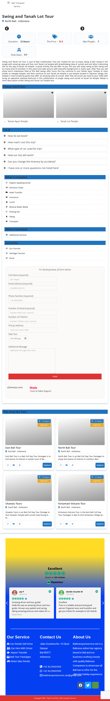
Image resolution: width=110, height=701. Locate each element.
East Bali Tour (13, 447)
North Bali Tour (67, 447)
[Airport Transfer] (22, 652)
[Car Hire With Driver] (22, 648)
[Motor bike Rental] (22, 661)
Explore (47, 465)
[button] (103, 603)
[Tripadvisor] (95, 685)
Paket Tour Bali (52, 698)
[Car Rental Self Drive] (22, 644)
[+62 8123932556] (61, 671)
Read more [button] (9, 614)
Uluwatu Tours (13, 503)
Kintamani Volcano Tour (72, 503)
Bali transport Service (68, 698)
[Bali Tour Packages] (22, 657)
